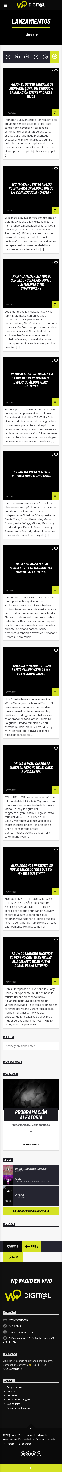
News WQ (26, 1444)
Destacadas (11, 262)
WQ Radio (11, 110)
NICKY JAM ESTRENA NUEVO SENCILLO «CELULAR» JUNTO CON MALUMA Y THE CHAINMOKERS (31, 282)
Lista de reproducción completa (31, 1210)
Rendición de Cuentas (18, 1407)
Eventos (11, 1391)
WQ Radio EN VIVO (31, 1280)
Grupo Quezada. (46, 1439)
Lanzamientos (13, 70)
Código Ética (13, 1403)
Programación (14, 1387)
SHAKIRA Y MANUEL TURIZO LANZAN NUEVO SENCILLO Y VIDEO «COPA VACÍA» (31, 670)
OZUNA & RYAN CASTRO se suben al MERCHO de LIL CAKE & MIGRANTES (31, 767)
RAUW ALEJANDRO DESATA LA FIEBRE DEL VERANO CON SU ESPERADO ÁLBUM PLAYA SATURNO (32, 380)
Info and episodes (31, 1144)
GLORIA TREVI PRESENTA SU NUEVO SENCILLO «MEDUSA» (31, 474)
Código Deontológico (18, 1399)
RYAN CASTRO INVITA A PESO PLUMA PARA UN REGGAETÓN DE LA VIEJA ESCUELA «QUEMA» (31, 188)
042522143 (15, 1326)
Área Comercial (11, 1368)
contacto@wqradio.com (21, 1332)
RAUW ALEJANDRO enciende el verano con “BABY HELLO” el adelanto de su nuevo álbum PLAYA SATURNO (31, 959)
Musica (29, 70)
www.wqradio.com (19, 1319)
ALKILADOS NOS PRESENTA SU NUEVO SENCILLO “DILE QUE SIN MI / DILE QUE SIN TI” (31, 869)
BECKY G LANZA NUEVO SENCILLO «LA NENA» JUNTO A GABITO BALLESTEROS (31, 568)
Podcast (11, 1444)
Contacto (12, 1395)
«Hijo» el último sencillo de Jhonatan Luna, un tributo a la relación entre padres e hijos (31, 90)
